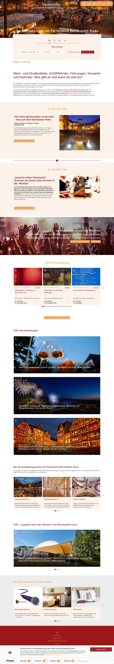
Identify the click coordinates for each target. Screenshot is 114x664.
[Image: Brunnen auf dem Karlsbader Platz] (79, 132)
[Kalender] (94, 3)
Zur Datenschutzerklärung (52, 654)
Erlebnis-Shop (96, 241)
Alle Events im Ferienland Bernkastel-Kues (57, 317)
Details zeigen (82, 661)
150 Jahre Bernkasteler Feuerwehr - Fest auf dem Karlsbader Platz (34, 118)
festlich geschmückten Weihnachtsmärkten (77, 91)
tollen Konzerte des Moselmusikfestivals (55, 93)
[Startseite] (89, 3)
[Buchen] (99, 3)
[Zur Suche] (104, 3)
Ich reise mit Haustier (74, 52)
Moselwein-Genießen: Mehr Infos (24, 141)
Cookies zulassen (101, 649)
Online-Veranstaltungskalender (80, 241)
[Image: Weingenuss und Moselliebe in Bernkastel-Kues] (79, 187)
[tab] (49, 40)
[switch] (45, 661)
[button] (2, 2)
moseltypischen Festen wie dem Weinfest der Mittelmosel (71, 90)
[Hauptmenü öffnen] (109, 3)
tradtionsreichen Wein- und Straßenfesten (25, 91)
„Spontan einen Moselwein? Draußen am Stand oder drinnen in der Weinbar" (34, 180)
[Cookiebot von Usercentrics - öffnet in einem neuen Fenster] (10, 661)
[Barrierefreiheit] (84, 3)
